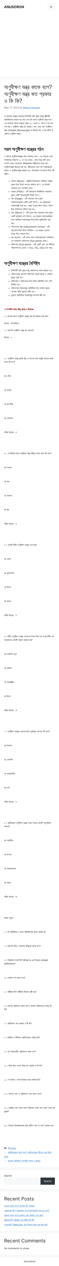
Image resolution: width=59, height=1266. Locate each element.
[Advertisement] (29, 44)
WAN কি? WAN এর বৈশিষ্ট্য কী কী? (19, 1220)
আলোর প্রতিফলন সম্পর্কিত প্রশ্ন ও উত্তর (24, 1160)
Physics (12, 1148)
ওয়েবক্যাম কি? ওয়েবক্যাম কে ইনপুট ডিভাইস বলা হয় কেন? (26, 1210)
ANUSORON (14, 7)
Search (8, 1175)
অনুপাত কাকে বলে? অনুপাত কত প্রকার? (19, 1206)
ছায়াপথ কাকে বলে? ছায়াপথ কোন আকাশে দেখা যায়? (23, 1215)
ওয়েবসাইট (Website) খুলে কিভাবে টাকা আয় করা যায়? (26, 1224)
